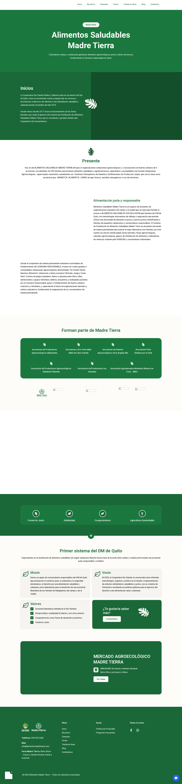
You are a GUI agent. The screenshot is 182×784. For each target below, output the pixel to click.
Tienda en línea (129, 4)
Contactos (154, 4)
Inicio (79, 4)
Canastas (104, 4)
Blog (143, 4)
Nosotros (91, 4)
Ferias (115, 4)
